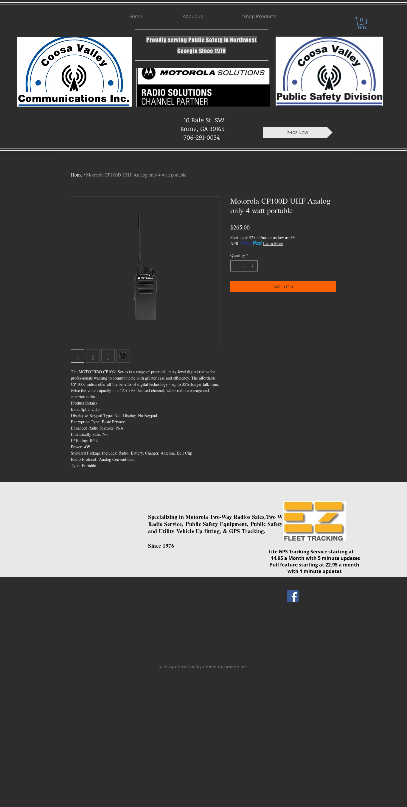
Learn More (273, 243)
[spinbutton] (244, 266)
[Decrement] (235, 266)
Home (77, 174)
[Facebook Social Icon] (293, 596)
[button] (362, 23)
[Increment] (253, 266)
